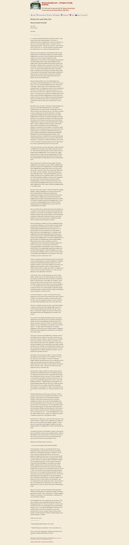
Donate (84, 15)
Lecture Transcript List (47, 542)
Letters (49, 15)
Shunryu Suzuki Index (69, 8)
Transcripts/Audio (41, 15)
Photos (77, 15)
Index (33, 15)
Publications (64, 15)
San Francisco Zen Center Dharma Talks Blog (56, 10)
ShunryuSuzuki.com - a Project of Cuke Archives (57, 4)
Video (72, 15)
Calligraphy (56, 15)
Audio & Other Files (35, 542)
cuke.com (54, 8)
